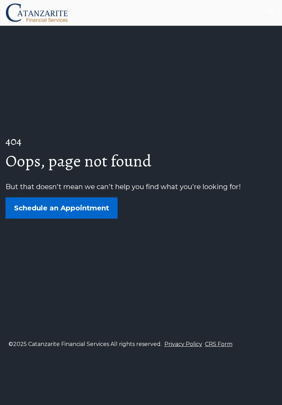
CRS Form (218, 344)
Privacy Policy (183, 344)
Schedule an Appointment (61, 208)
